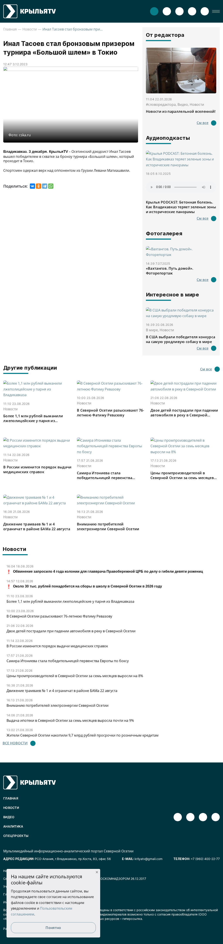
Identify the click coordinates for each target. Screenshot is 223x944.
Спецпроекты (15, 836)
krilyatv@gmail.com (148, 859)
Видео (9, 817)
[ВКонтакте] (32, 186)
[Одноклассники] (38, 186)
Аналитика (13, 826)
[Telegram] (44, 186)
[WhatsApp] (50, 186)
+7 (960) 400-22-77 (205, 859)
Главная (10, 29)
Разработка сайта (16, 929)
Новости (29, 29)
